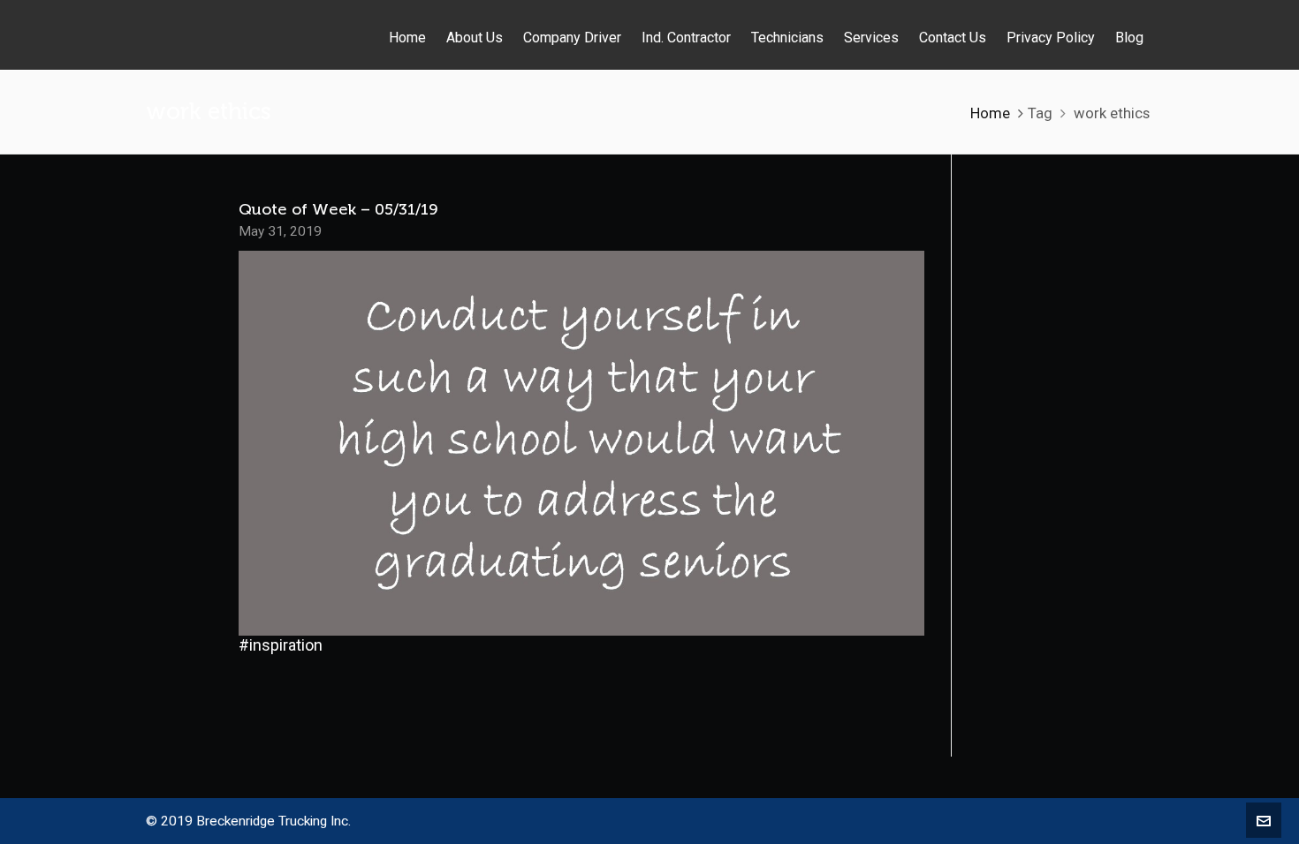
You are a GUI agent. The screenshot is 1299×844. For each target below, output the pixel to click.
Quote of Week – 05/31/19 (338, 209)
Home (990, 113)
